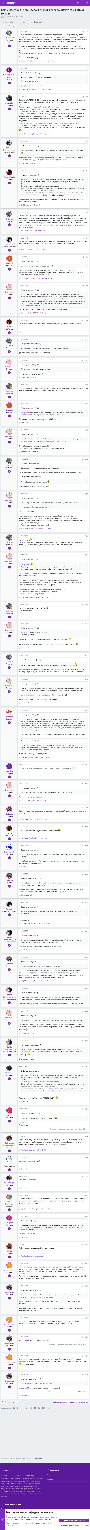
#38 (86, 1109)
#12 (86, 360)
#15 (86, 430)
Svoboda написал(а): (28, 464)
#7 (87, 238)
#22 (86, 655)
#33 (86, 957)
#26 (86, 784)
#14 (86, 404)
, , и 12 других (36, 528)
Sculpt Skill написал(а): (29, 73)
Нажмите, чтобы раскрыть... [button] (53, 195)
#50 (86, 1375)
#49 (86, 1356)
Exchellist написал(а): (29, 146)
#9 (87, 286)
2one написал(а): (27, 1221)
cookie (33, 1517)
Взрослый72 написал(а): (30, 878)
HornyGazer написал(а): (30, 344)
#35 (86, 1011)
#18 (86, 536)
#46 (86, 1286)
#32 (86, 931)
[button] (3, 3)
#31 (86, 903)
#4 (87, 141)
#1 (87, 31)
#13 (86, 385)
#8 (87, 257)
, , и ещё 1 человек (39, 61)
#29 (86, 846)
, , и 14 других (34, 838)
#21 (86, 624)
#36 (86, 1041)
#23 (86, 679)
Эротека (50, 1479)
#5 (87, 171)
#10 (86, 320)
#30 (86, 874)
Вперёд (11, 26)
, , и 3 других (37, 1209)
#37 (86, 1066)
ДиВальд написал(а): (28, 261)
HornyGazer (23, 388)
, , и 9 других (37, 278)
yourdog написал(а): (28, 788)
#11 (86, 339)
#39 (86, 1136)
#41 (86, 1176)
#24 (86, 710)
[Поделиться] (83, 31)
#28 (86, 827)
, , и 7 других (35, 134)
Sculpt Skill (7, 17)
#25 (86, 765)
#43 (86, 1216)
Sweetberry (23, 1321)
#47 (86, 1318)
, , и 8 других (33, 249)
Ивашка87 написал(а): (29, 1113)
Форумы (50, 1475)
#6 (87, 212)
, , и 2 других (36, 89)
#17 (86, 494)
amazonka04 (24, 1301)
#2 (87, 68)
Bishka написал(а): (28, 962)
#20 (86, 605)
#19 (86, 555)
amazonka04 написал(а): (30, 1290)
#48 (86, 1337)
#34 (86, 988)
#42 (86, 1195)
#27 (86, 808)
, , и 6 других (38, 923)
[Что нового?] (87, 3)
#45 (86, 1264)
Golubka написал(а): (28, 850)
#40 (86, 1157)
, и (30, 163)
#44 (86, 1245)
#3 (87, 97)
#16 (86, 459)
